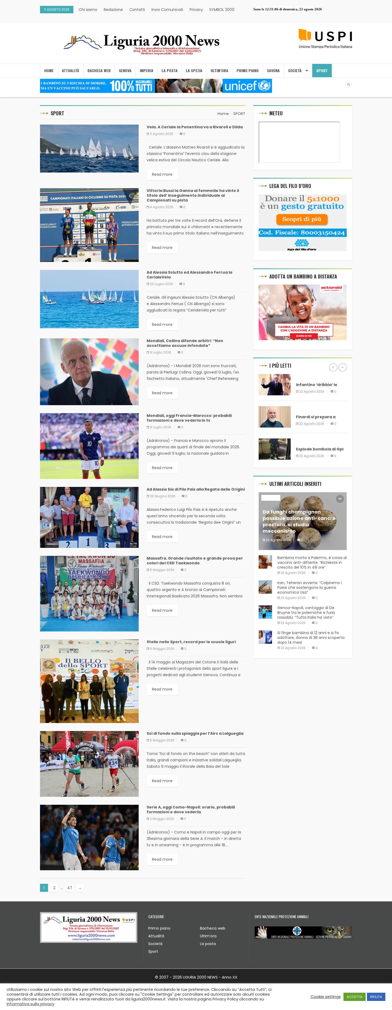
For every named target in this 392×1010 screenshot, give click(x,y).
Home (49, 70)
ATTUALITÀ (70, 70)
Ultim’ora (208, 936)
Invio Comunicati (167, 9)
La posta (208, 943)
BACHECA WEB (99, 70)
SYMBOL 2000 (221, 9)
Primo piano (159, 928)
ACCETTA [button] (354, 996)
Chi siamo (88, 9)
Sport (153, 951)
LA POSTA (170, 70)
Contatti (137, 9)
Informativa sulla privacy (30, 1003)
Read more (162, 174)
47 (69, 887)
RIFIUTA (376, 996)
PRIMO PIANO (248, 70)
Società (155, 943)
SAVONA (273, 70)
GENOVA (125, 70)
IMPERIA (146, 70)
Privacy (196, 9)
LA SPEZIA (194, 70)
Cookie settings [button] (326, 996)
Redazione (113, 9)
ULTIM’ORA (219, 70)
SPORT (322, 70)
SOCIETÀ (295, 70)
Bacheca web (212, 928)
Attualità (156, 936)
